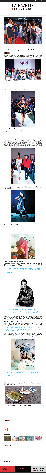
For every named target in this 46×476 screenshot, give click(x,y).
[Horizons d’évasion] (15, 438)
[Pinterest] (8, 53)
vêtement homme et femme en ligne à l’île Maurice (15, 413)
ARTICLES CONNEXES (6, 434)
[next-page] (5, 442)
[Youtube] (41, 0)
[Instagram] (37, 0)
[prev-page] (4, 442)
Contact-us (4, 470)
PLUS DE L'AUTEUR (12, 434)
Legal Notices (5, 469)
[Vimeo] (40, 0)
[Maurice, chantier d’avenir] (30, 438)
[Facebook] (35, 0)
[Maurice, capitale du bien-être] (23, 438)
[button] (41, 14)
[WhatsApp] (9, 53)
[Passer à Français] (23, 474)
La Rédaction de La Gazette (8, 51)
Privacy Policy (5, 468)
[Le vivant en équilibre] (7, 438)
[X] (38, 0)
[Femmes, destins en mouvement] (38, 438)
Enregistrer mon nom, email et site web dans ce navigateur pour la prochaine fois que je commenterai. (16, 459)
